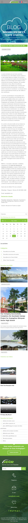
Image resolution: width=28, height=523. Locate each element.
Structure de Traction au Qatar (13, 205)
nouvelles (10, 39)
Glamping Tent (14, 519)
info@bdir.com (13, 496)
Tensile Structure (5, 519)
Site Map (15, 521)
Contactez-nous (14, 452)
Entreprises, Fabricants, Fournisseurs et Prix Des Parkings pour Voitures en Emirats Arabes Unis (13, 201)
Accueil (3, 39)
